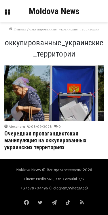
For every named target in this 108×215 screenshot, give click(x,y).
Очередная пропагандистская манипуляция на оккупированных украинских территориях (45, 140)
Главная (19, 29)
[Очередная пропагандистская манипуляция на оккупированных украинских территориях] (53, 93)
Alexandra (17, 126)
